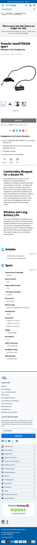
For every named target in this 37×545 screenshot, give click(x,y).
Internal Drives (9, 446)
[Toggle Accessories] (34, 483)
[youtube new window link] (9, 441)
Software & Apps (10, 468)
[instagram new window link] (6, 441)
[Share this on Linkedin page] (14, 130)
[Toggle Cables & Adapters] (34, 472)
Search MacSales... (7, 9)
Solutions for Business (11, 494)
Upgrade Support (10, 498)
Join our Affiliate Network (8, 392)
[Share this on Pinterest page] (23, 130)
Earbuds (16, 33)
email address (7, 431)
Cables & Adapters (10, 472)
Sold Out (18, 120)
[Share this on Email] (26, 130)
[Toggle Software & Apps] (34, 468)
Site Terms (17, 532)
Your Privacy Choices (7, 537)
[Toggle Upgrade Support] (34, 498)
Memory (7, 476)
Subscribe (18, 436)
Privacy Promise (6, 409)
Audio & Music (22, 31)
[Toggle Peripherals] (34, 487)
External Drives (9, 450)
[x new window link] (12, 441)
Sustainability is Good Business (10, 400)
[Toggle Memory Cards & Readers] (34, 461)
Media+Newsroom (6, 406)
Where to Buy (5, 395)
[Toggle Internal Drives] (34, 446)
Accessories (8, 483)
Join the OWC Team (7, 403)
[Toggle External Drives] (34, 450)
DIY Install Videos (6, 389)
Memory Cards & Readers (12, 461)
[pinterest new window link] (17, 441)
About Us (4, 386)
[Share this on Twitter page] (17, 130)
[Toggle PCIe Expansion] (34, 479)
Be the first (15, 110)
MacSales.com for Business (9, 412)
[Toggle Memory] (34, 476)
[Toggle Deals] (34, 491)
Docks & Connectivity (11, 457)
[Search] (34, 9)
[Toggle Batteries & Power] (34, 465)
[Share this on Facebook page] (20, 130)
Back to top (33, 254)
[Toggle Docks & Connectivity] (34, 457)
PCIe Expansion (9, 479)
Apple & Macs (8, 454)
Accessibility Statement (8, 398)
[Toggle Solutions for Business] (34, 494)
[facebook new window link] (2, 441)
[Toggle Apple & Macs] (34, 454)
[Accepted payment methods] (18, 541)
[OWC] (4, 379)
